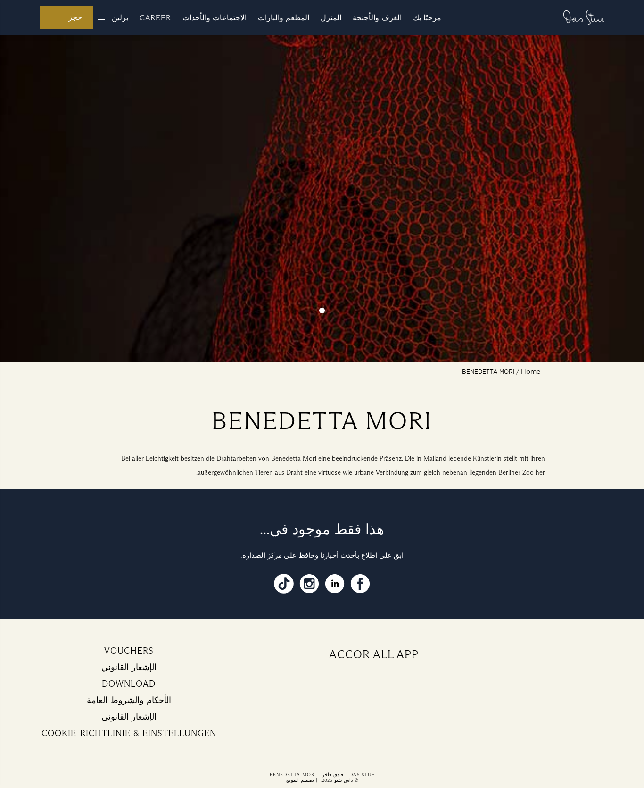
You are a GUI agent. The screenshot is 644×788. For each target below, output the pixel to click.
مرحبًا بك (427, 17)
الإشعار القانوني (129, 667)
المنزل (331, 17)
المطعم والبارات (283, 17)
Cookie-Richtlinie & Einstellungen (128, 733)
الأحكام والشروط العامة (129, 700)
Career (155, 17)
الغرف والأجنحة (377, 17)
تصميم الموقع (300, 780)
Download (129, 684)
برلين (120, 17)
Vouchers (129, 650)
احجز (76, 17)
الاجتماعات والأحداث (214, 17)
